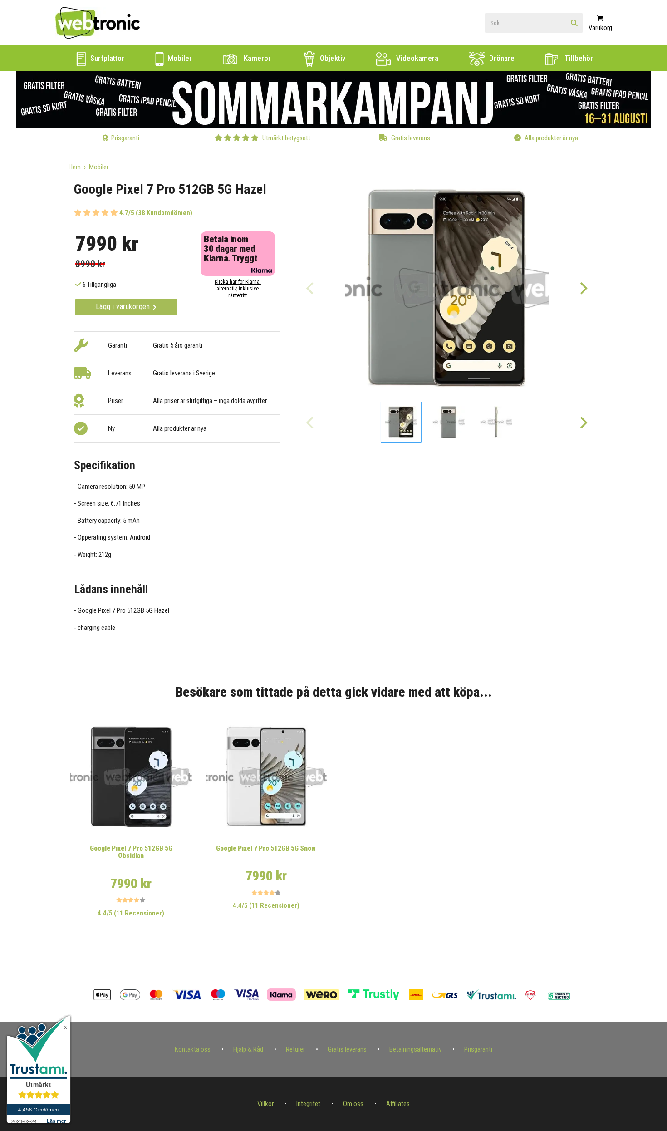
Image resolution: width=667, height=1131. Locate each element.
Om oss (353, 1104)
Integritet (308, 1104)
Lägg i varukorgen (124, 306)
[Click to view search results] (574, 23)
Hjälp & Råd (248, 1049)
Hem (75, 167)
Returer (295, 1049)
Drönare (501, 58)
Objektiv (331, 58)
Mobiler (179, 58)
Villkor (265, 1104)
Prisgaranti (478, 1049)
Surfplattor (106, 58)
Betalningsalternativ (415, 1049)
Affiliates (398, 1104)
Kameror (256, 58)
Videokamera (416, 58)
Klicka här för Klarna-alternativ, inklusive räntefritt (238, 289)
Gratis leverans (347, 1049)
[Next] (583, 288)
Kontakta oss (193, 1049)
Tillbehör (578, 58)
